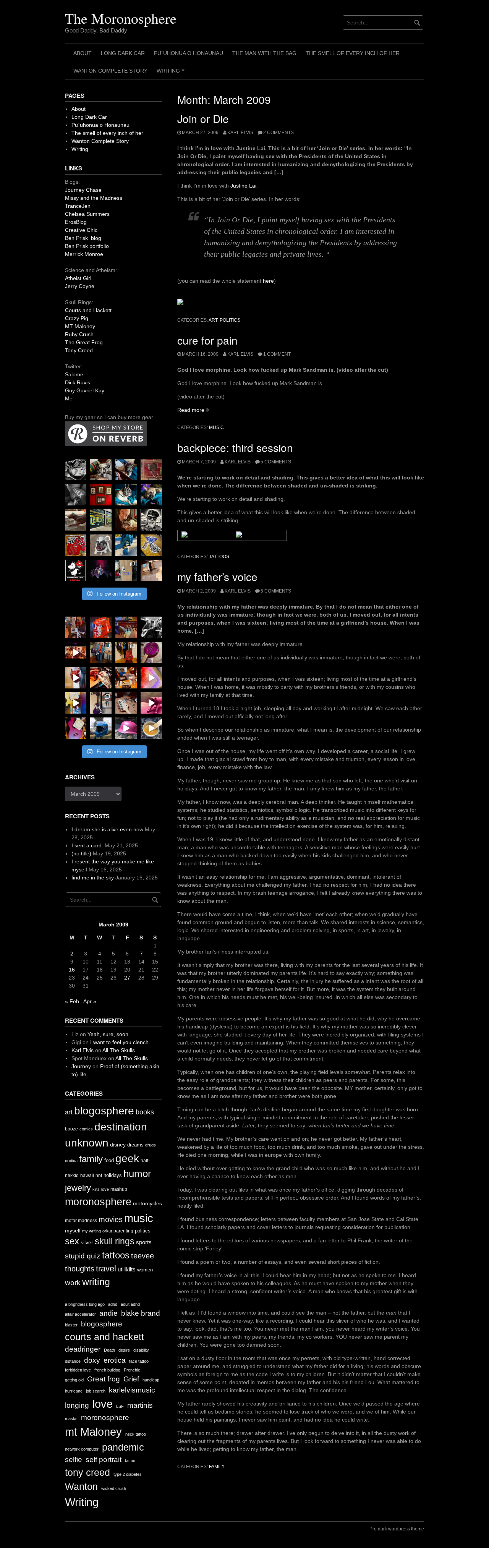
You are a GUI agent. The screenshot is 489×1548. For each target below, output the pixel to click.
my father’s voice (217, 576)
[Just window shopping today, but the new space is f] (101, 520)
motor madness (81, 1220)
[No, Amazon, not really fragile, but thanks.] (101, 627)
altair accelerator (80, 1314)
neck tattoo (135, 1434)
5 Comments (276, 462)
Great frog (103, 1379)
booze (71, 1129)
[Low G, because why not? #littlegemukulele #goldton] (151, 652)
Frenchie (132, 1370)
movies (111, 1219)
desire (124, 1350)
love (105, 1189)
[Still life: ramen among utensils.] (75, 469)
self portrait (103, 1460)
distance (73, 1361)
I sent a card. (87, 845)
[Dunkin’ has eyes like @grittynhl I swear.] (101, 545)
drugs (150, 1145)
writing (96, 1281)
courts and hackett (104, 1337)
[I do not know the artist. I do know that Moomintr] (75, 570)
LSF (120, 1406)
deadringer (82, 1349)
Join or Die (203, 118)
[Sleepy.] (101, 469)
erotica (71, 1160)
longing (77, 1405)
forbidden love (78, 1370)
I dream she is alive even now (107, 829)
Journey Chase (83, 190)
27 (127, 978)
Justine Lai (243, 186)
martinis (140, 1405)
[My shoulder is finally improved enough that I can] (75, 627)
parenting (123, 1231)
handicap (150, 1380)
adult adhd (130, 1304)
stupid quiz (82, 1256)
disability (141, 1350)
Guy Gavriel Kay (84, 390)
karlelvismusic (132, 1390)
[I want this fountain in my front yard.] (75, 520)
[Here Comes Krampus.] (151, 677)
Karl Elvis (240, 132)
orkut (107, 1231)
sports (144, 1242)
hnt (99, 1175)
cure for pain (207, 340)
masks (71, 1418)
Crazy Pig (76, 318)
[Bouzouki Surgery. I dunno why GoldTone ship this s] (126, 627)
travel (106, 1268)
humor (137, 1173)
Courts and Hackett (88, 310)
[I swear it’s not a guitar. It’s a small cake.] (126, 570)
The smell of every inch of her (353, 53)
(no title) (81, 853)
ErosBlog (76, 222)
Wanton (81, 1487)
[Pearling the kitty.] (151, 703)
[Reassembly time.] (126, 703)
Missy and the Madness (93, 198)
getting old (74, 1380)
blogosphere (104, 1111)
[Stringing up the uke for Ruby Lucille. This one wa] (75, 728)
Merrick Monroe (84, 254)
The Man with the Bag (264, 53)
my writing (91, 1231)
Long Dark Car (123, 53)
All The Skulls (118, 1050)
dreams (135, 1145)
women (145, 1270)
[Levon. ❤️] (126, 520)
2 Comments (278, 132)
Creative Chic (81, 230)
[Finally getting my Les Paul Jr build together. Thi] (126, 677)
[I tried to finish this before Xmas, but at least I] (75, 677)
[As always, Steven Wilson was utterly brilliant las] (101, 570)
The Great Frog (84, 342)
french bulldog (107, 1370)
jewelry (78, 1188)
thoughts (79, 1269)
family (217, 1466)
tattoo (130, 1460)
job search (95, 1391)
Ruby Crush (79, 334)
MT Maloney (80, 326)
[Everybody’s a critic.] (126, 469)
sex (72, 1241)
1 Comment (277, 354)
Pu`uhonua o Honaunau (188, 53)
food (109, 1160)
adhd (112, 1304)
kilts (96, 1189)
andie (108, 1313)
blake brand (140, 1313)
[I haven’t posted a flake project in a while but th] (101, 728)
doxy (92, 1360)
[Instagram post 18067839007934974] (126, 728)
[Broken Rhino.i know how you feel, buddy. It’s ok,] (126, 545)
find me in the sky (92, 877)
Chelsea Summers (87, 214)
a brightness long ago (85, 1304)
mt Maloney (93, 1431)
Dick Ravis (77, 382)
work (73, 1283)
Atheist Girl (78, 278)
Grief (131, 1379)
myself (73, 1230)
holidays (113, 1175)
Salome (74, 374)
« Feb (72, 1001)
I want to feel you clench (119, 1042)
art (213, 320)
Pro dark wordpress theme (396, 1529)
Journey (81, 1066)
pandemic (123, 1447)
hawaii (87, 1175)
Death (109, 1350)
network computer (82, 1449)
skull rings (114, 1241)
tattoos (219, 556)
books (145, 1112)
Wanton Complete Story (110, 71)
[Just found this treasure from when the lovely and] (151, 545)
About (82, 53)
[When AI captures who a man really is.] (151, 520)
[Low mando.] (151, 627)
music (216, 427)
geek (127, 1158)
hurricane (74, 1391)
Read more (193, 410)
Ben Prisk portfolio (87, 246)
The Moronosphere (120, 18)
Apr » (89, 1001)
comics (86, 1129)
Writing (172, 73)
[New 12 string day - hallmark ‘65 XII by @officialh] (101, 652)
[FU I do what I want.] (151, 570)
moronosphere (98, 1202)
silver (87, 1242)
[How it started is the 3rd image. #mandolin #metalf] (101, 703)
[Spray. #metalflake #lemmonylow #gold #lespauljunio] (75, 703)
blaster (71, 1325)
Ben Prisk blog (83, 238)
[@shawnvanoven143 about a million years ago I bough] (101, 494)
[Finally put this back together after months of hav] (126, 652)
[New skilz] (101, 677)
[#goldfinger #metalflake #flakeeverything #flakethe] (151, 728)
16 (72, 970)
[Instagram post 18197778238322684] (151, 494)
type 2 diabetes (127, 1474)
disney (118, 1145)
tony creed (87, 1472)
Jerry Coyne (79, 286)
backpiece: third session (235, 447)
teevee (142, 1256)
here (268, 281)
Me (69, 398)
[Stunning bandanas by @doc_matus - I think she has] (75, 545)
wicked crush (113, 1488)
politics (230, 320)
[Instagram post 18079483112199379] (75, 652)
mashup (118, 1189)
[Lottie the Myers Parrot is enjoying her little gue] (151, 469)
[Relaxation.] (75, 494)
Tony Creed (79, 350)
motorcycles (147, 1203)
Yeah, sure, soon (107, 1034)
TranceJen (78, 206)
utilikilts (127, 1269)
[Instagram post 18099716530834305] (126, 494)
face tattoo (139, 1361)
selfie (73, 1460)
